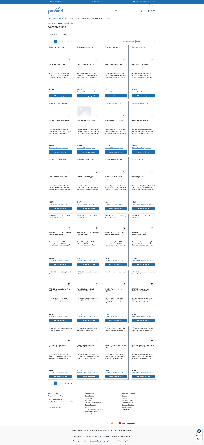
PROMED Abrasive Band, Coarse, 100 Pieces (141, 233)
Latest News (88, 398)
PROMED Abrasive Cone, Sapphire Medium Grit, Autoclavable (85, 346)
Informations (89, 393)
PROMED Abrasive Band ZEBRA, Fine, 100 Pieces (88, 233)
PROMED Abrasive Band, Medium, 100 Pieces (85, 290)
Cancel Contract (127, 407)
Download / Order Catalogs (93, 402)
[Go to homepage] (56, 10)
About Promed (89, 396)
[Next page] (68, 41)
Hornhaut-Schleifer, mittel (114, 177)
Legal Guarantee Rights (128, 41)
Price (64, 34)
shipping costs (93, 436)
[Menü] (201, 429)
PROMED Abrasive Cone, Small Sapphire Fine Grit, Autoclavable (143, 346)
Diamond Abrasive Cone (113, 64)
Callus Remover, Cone (57, 64)
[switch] (198, 439)
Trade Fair (88, 400)
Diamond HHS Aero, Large (86, 120)
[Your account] (145, 10)
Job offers (88, 407)
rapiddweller (95, 441)
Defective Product (127, 402)
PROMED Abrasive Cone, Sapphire (113, 290)
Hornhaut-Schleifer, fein (140, 120)
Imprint (74, 430)
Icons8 (105, 443)
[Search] (116, 10)
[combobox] (100, 10)
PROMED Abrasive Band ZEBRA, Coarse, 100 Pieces (60, 233)
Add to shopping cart (60, 96)
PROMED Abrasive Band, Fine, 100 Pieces (59, 290)
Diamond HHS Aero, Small (114, 120)
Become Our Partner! (91, 411)
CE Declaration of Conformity (94, 409)
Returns (124, 398)
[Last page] (71, 41)
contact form (58, 407)
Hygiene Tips (126, 409)
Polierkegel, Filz (137, 177)
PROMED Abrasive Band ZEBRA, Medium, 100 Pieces (116, 233)
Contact (124, 396)
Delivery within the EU (56, 1)
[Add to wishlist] (69, 59)
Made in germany (98, 1)
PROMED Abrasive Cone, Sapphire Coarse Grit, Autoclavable (141, 290)
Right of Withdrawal (109, 430)
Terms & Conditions (95, 430)
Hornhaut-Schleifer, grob (58, 177)
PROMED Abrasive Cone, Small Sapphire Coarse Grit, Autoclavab (115, 346)
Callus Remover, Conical (85, 64)
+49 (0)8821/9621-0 (55, 399)
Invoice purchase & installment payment (145, 1)
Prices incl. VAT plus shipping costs (58, 91)
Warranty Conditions (128, 400)
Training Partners (90, 405)
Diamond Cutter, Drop (140, 64)
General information (91, 414)
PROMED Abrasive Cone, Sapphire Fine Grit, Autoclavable (57, 346)
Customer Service (128, 393)
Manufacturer (53, 34)
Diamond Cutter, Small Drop (59, 120)
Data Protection (83, 430)
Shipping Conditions (128, 405)
